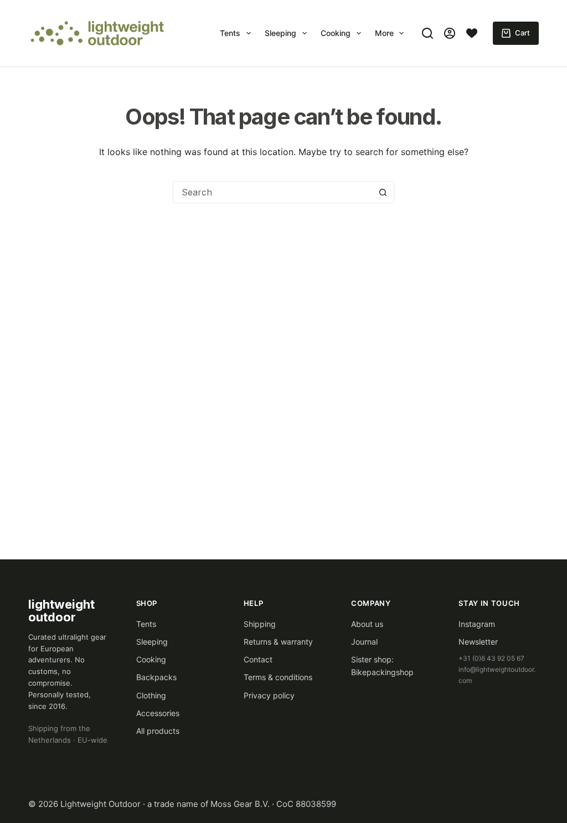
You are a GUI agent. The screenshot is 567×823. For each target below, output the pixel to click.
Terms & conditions (278, 677)
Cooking (335, 33)
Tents (230, 33)
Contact (258, 659)
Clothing (151, 695)
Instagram (476, 624)
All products (157, 730)
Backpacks (156, 677)
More (384, 33)
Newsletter (478, 641)
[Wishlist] (471, 33)
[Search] (427, 33)
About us (367, 624)
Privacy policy (269, 695)
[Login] (449, 33)
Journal (364, 641)
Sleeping (280, 33)
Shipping (260, 624)
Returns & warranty (278, 641)
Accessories (157, 713)
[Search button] (383, 192)
